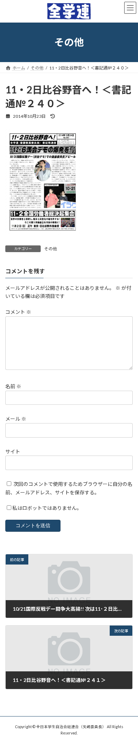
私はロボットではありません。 (47, 508)
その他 (50, 248)
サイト (12, 452)
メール (15, 419)
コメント (18, 312)
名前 (13, 386)
